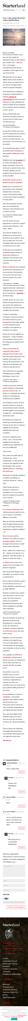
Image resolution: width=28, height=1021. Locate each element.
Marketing (6, 984)
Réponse (22, 772)
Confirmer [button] (14, 1019)
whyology (20, 293)
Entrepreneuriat (6, 25)
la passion (19, 160)
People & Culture (20, 25)
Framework (13, 25)
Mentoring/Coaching (10, 964)
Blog (18, 23)
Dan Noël (7, 23)
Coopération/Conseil (10, 961)
